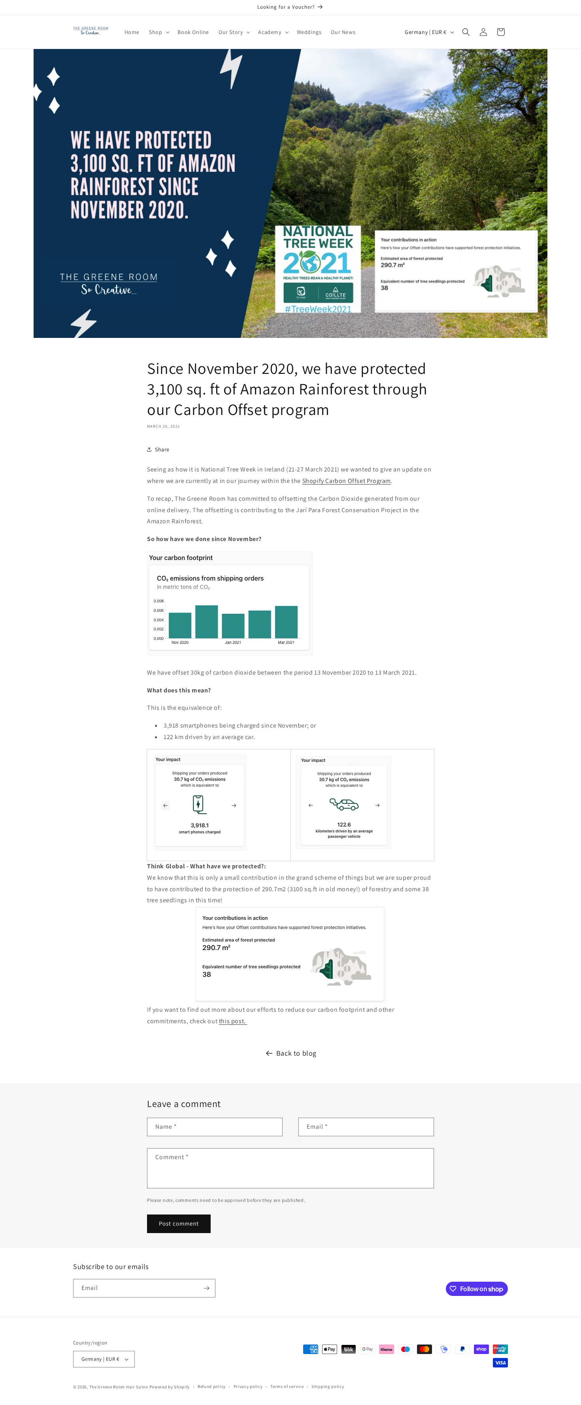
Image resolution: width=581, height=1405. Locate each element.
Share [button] (162, 449)
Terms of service (287, 1386)
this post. (233, 1021)
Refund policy (212, 1386)
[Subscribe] (206, 1288)
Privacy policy (248, 1386)
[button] (158, 32)
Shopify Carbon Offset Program (346, 481)
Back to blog (296, 1053)
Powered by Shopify (169, 1387)
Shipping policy (327, 1386)
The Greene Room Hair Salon (119, 1387)
